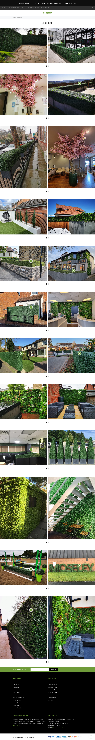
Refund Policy (17, 705)
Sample (50, 700)
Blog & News (16, 692)
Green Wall (51, 690)
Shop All (50, 682)
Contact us (16, 685)
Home (14, 17)
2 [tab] (48, 66)
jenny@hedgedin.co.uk (58, 727)
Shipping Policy (17, 700)
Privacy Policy (16, 703)
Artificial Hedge (52, 685)
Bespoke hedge (52, 687)
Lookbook (16, 690)
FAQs (14, 695)
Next (93, 45)
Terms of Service (17, 708)
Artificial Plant (52, 695)
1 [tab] (46, 66)
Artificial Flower (52, 692)
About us (15, 682)
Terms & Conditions (18, 698)
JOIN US (53, 669)
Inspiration (16, 687)
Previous (2, 45)
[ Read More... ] (17, 725)
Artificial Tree (52, 698)
